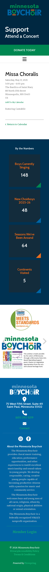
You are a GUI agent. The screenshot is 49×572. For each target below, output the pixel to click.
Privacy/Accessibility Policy (24, 551)
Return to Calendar (17, 124)
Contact (25, 428)
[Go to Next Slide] (44, 341)
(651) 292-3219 (24, 417)
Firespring (30, 563)
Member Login (25, 532)
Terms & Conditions (24, 554)
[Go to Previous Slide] (4, 341)
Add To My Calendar (14, 102)
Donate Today (24, 50)
